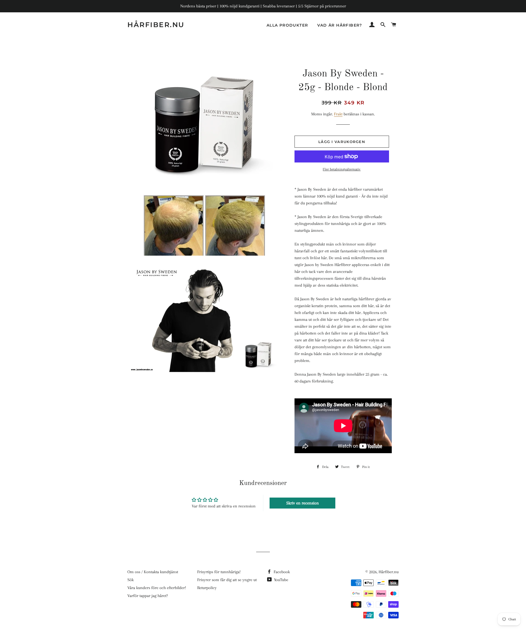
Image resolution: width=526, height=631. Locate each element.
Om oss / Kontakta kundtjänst (152, 571)
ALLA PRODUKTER (287, 25)
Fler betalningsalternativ (342, 169)
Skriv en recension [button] (302, 503)
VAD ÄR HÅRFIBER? (339, 25)
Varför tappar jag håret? (147, 595)
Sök (130, 579)
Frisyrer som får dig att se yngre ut (227, 579)
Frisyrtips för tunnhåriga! (219, 571)
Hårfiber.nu (156, 25)
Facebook (281, 571)
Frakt (338, 114)
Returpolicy (207, 587)
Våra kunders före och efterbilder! (156, 587)
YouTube (280, 579)
